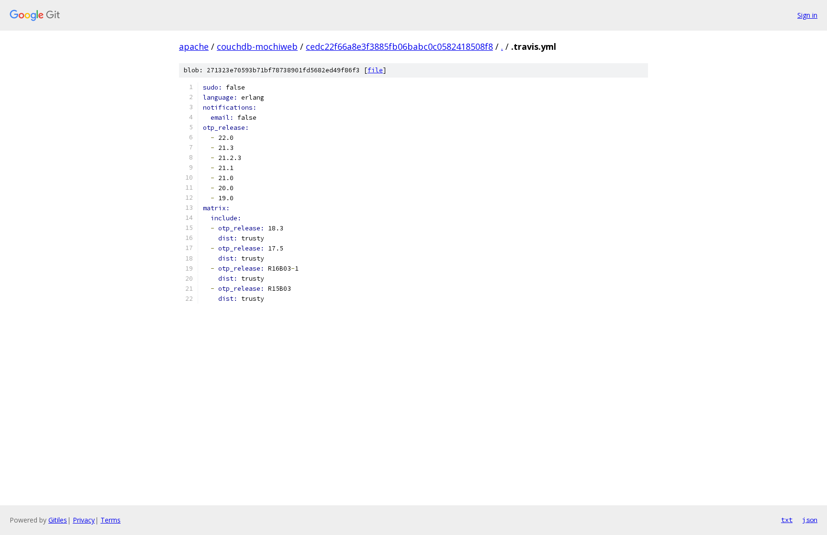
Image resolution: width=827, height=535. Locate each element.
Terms (111, 519)
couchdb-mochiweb (257, 46)
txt (787, 519)
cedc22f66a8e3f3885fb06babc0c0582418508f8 (399, 46)
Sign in (807, 15)
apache (194, 46)
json (809, 519)
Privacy (84, 519)
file (375, 70)
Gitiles (57, 519)
